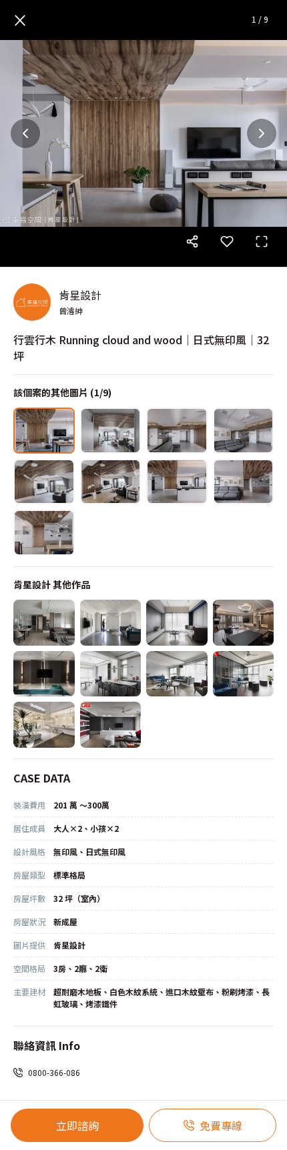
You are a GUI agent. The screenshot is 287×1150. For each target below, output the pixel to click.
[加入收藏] (227, 241)
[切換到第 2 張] (110, 431)
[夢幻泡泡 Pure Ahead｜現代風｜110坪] (44, 725)
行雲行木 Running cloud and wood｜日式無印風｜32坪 (141, 348)
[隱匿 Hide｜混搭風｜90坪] (44, 674)
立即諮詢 (77, 1125)
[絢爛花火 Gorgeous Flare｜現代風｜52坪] (110, 725)
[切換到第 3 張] (177, 431)
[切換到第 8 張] (243, 482)
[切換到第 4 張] (243, 431)
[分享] (192, 241)
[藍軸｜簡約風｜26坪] (177, 623)
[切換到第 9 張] (44, 533)
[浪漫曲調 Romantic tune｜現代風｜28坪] (44, 623)
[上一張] (25, 133)
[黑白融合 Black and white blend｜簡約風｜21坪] (243, 674)
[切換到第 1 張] (44, 431)
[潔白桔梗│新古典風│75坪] (110, 623)
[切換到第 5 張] (44, 482)
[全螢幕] (261, 241)
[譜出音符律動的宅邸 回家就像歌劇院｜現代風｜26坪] (243, 623)
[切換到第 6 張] (110, 482)
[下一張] (261, 133)
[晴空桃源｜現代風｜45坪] (177, 674)
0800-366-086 (54, 1072)
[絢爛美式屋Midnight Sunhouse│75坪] (110, 674)
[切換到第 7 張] (177, 482)
